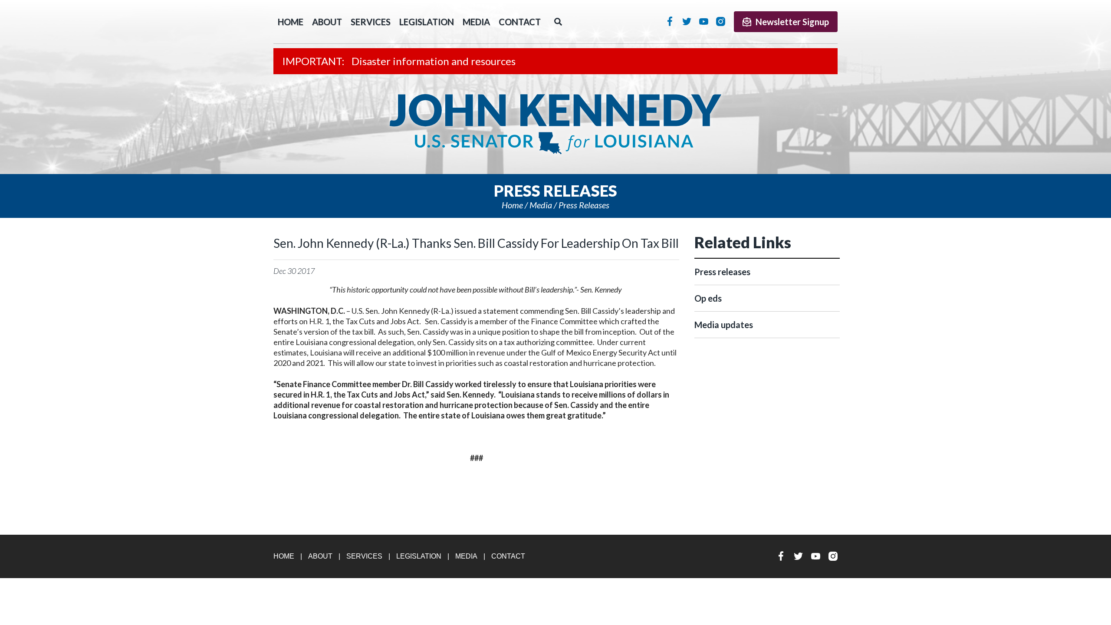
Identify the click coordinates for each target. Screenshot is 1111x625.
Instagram (720, 21)
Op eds (708, 298)
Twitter (686, 21)
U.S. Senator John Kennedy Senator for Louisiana (555, 124)
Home (512, 205)
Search (558, 21)
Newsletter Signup (792, 21)
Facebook (669, 21)
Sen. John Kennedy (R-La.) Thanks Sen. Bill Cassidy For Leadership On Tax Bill (476, 243)
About (327, 21)
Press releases (584, 205)
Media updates (723, 324)
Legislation (426, 21)
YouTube (703, 21)
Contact (520, 21)
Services (371, 21)
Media (476, 21)
